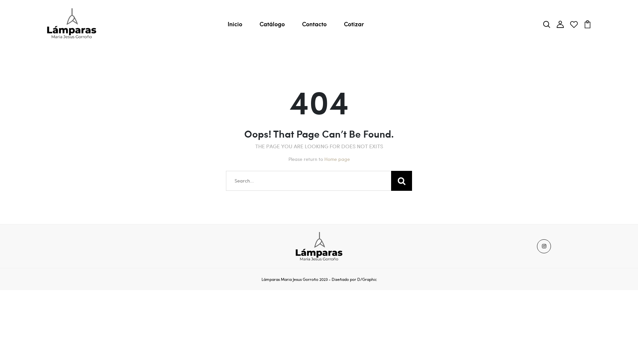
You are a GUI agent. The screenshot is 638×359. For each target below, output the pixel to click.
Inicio (235, 24)
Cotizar (354, 24)
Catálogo (272, 24)
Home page (337, 159)
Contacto (314, 24)
